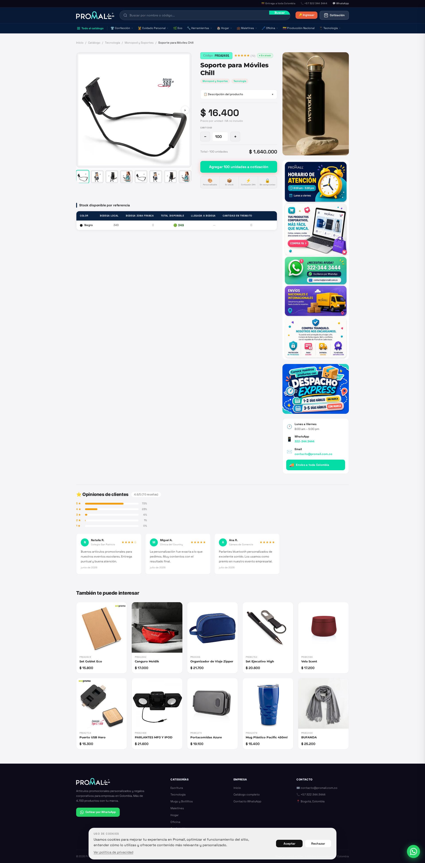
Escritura (176, 788)
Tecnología (328, 28)
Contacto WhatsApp (247, 801)
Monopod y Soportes (139, 43)
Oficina (268, 28)
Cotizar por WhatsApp (100, 812)
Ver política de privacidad (113, 852)
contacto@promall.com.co (313, 454)
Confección (120, 28)
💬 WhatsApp (340, 3)
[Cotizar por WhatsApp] (413, 851)
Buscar (279, 13)
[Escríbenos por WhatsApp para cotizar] (315, 259)
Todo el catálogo (92, 28)
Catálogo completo (247, 794)
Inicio (79, 43)
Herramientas (198, 28)
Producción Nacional (299, 28)
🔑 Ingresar (306, 15)
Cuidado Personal (152, 28)
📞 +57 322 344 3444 (310, 794)
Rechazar (318, 844)
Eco (177, 28)
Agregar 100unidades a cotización (238, 166)
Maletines (245, 28)
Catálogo (94, 43)
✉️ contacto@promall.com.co (316, 788)
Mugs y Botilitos (181, 801)
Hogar (223, 28)
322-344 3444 (304, 441)
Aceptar (289, 844)
